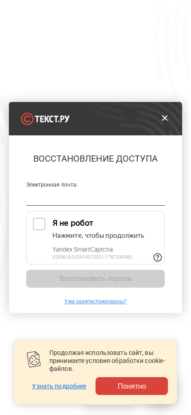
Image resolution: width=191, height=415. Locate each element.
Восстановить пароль (96, 278)
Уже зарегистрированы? (95, 301)
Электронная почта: (52, 185)
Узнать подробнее (59, 386)
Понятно (132, 386)
